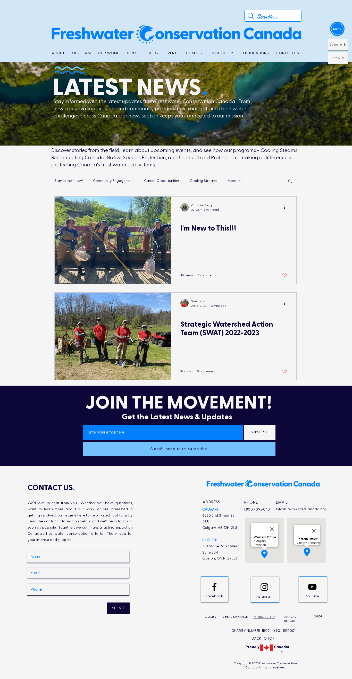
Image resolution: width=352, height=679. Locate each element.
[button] (290, 181)
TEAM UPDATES (192, 218)
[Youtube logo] (312, 587)
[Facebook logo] (214, 587)
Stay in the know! (68, 180)
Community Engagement (113, 180)
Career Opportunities (162, 180)
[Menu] (337, 29)
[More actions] (286, 207)
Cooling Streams (203, 180)
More (232, 180)
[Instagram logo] (264, 587)
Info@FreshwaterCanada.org (301, 509)
